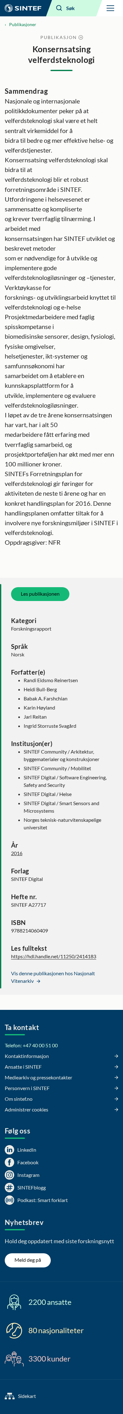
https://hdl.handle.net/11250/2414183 (53, 956)
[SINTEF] (23, 8)
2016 (16, 853)
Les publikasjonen (40, 594)
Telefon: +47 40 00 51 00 (31, 1045)
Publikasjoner (22, 24)
